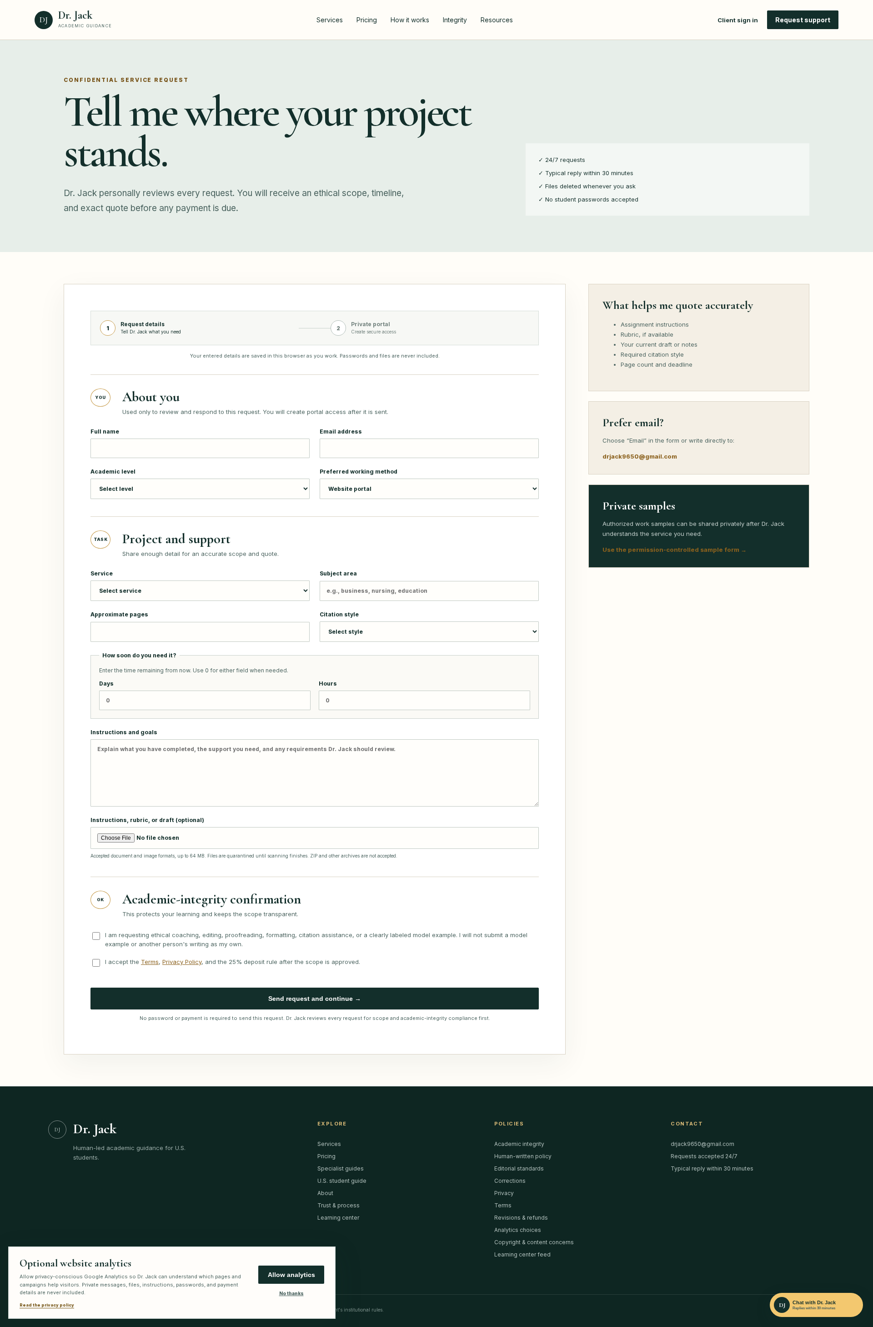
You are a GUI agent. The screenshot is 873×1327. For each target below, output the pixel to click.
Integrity (455, 20)
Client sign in (737, 20)
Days (106, 683)
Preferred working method (358, 471)
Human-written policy (523, 1156)
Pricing (366, 20)
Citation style (339, 614)
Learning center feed (522, 1254)
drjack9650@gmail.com (639, 456)
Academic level (112, 471)
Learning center (338, 1217)
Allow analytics (291, 1274)
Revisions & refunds (521, 1217)
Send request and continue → (314, 998)
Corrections (510, 1180)
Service (101, 573)
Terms (150, 961)
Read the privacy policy (47, 1304)
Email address (341, 431)
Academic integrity (519, 1143)
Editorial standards (519, 1168)
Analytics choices (517, 1229)
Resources (497, 20)
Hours (328, 683)
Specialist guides (340, 1168)
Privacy (504, 1193)
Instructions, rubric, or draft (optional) (243, 837)
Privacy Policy (181, 961)
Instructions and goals (123, 732)
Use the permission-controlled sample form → (674, 549)
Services (329, 20)
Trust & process (338, 1205)
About (325, 1193)
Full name (104, 431)
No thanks (291, 1293)
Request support (802, 20)
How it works (410, 20)
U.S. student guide (341, 1180)
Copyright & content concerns (534, 1242)
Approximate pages (119, 614)
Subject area (338, 573)
